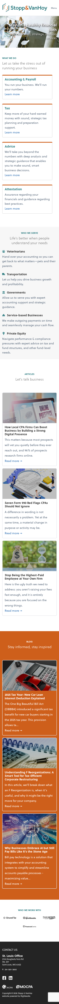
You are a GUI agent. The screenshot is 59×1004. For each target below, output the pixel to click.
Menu (54, 8)
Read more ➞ (29, 460)
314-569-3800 (11, 969)
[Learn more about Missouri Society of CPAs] (24, 987)
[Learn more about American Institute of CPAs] (7, 987)
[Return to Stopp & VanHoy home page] (25, 8)
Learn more (25, 94)
